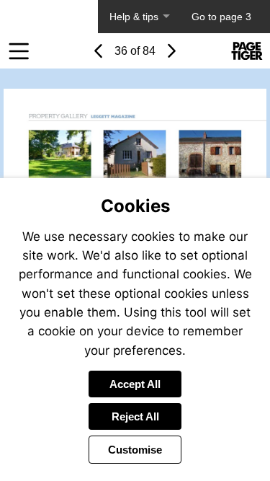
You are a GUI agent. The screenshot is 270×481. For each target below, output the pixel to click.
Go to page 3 (221, 16)
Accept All (135, 384)
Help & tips (133, 16)
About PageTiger (49, 16)
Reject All (135, 416)
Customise (135, 450)
